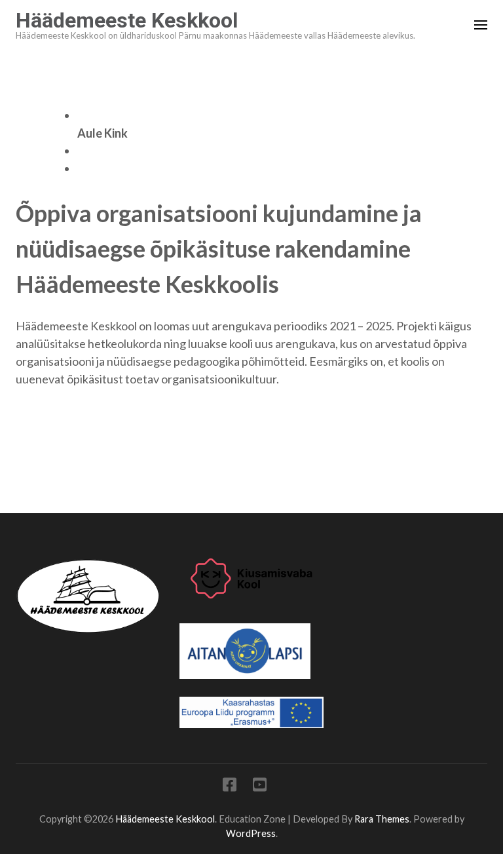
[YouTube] (260, 786)
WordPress (251, 833)
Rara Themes (381, 819)
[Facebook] (229, 786)
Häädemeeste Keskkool (127, 20)
